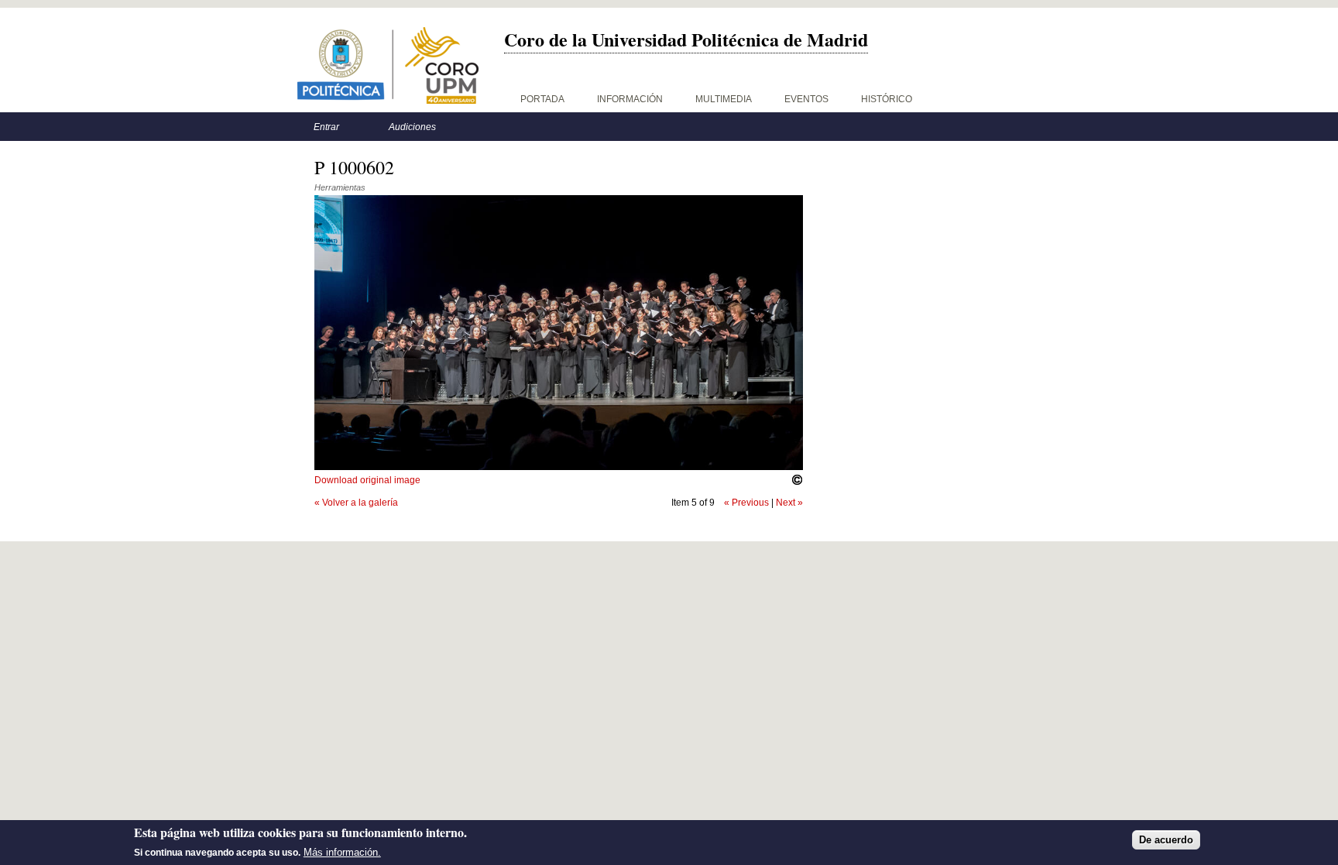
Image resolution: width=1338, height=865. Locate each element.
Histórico (886, 99)
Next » (789, 502)
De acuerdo (1166, 840)
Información (630, 99)
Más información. (342, 852)
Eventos (806, 99)
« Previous (746, 502)
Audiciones (412, 127)
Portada (542, 99)
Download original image (367, 480)
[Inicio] (388, 65)
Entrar (326, 127)
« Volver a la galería (356, 502)
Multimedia (723, 99)
